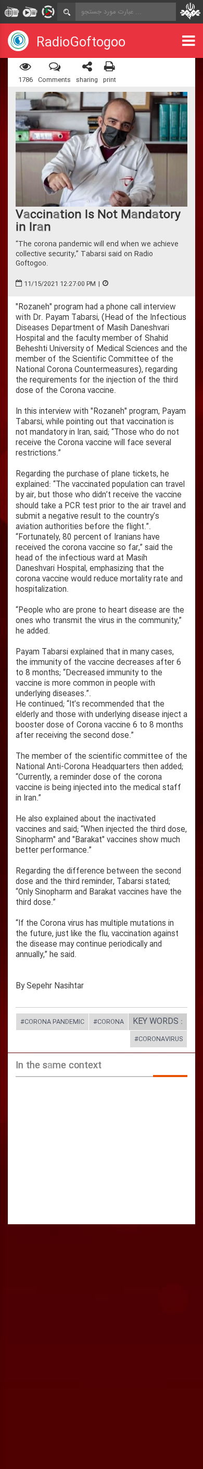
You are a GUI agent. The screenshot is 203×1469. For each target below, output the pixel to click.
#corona (108, 1022)
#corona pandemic (52, 1022)
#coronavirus (158, 1039)
